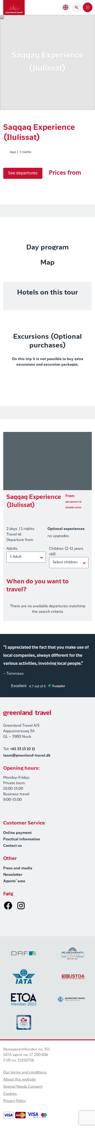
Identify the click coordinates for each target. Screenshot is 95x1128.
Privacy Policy (14, 1101)
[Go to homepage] (14, 7)
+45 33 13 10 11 (22, 749)
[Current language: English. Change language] (66, 7)
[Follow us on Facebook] (8, 905)
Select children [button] (65, 562)
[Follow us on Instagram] (21, 905)
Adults (12, 548)
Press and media (17, 868)
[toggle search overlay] (76, 7)
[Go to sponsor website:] (24, 953)
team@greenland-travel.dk (26, 755)
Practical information (21, 839)
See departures (23, 173)
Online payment (17, 833)
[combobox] (66, 7)
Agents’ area (14, 881)
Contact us (12, 845)
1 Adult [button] (16, 556)
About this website (19, 1079)
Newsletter (12, 874)
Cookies (10, 1094)
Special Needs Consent (23, 1086)
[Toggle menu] (87, 7)
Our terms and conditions (25, 1072)
